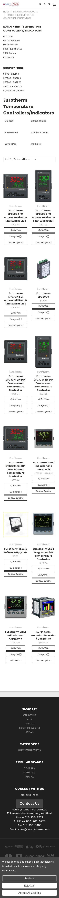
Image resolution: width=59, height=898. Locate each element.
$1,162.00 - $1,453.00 (13, 90)
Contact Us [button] (29, 803)
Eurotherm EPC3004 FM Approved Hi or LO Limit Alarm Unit (15, 215)
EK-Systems (29, 772)
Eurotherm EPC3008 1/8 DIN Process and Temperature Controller (43, 383)
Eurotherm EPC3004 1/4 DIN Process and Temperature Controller (15, 469)
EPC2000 (8, 36)
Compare (14, 236)
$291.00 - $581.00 (12, 78)
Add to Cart (15, 660)
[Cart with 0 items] (49, 4)
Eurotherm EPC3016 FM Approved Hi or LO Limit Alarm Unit (15, 298)
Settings (29, 878)
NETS (29, 719)
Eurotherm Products (29, 750)
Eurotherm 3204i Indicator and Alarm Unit (43, 466)
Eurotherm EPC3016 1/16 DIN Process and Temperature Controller (16, 383)
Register (35, 727)
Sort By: (9, 159)
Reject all (29, 885)
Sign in (23, 727)
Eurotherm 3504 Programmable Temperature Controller (43, 554)
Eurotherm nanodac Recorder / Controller (43, 635)
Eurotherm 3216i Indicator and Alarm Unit (15, 635)
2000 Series (9, 53)
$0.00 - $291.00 (11, 73)
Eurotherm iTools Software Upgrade (16, 550)
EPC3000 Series (11, 40)
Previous (5, 895)
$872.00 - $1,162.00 (12, 86)
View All (29, 776)
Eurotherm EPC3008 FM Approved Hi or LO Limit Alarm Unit (43, 215)
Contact (29, 723)
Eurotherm (29, 768)
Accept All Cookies (29, 893)
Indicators (8, 57)
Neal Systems (29, 715)
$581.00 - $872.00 (12, 82)
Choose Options (15, 242)
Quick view (15, 230)
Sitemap (29, 732)
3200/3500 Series (12, 48)
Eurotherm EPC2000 (43, 295)
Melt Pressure (10, 44)
